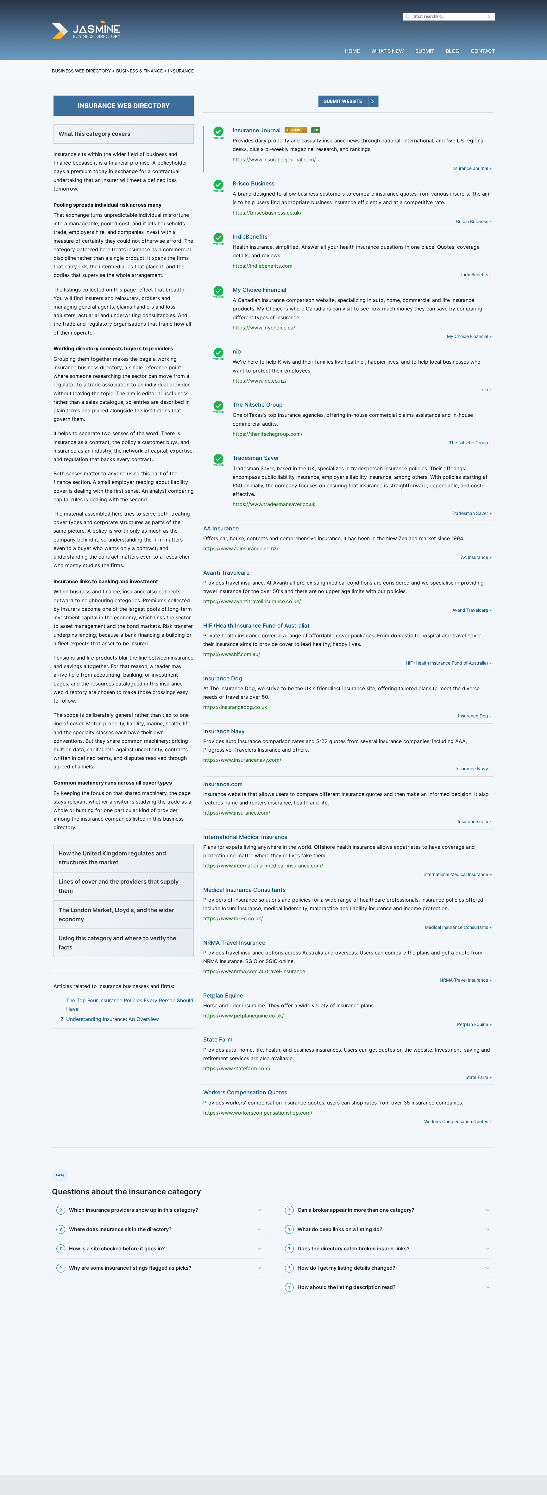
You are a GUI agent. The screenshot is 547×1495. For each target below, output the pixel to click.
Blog (452, 51)
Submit (424, 51)
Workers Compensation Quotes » (458, 1121)
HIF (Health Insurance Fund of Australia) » (449, 663)
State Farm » (478, 1077)
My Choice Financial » (469, 336)
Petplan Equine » (474, 1024)
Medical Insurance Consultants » (458, 927)
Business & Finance (139, 70)
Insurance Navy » (474, 768)
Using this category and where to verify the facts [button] (117, 943)
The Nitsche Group (258, 404)
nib (237, 351)
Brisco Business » (474, 221)
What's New (387, 51)
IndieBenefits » (476, 274)
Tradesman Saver (256, 457)
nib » (487, 389)
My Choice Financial (259, 289)
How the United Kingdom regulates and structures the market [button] (112, 858)
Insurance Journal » (471, 168)
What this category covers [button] (94, 133)
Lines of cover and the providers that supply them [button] (119, 886)
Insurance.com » (475, 821)
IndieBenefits (250, 236)
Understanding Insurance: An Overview (112, 1019)
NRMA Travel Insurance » (466, 980)
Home (352, 51)
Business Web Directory (81, 70)
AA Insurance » (476, 557)
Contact (483, 51)
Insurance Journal (256, 130)
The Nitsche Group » (470, 442)
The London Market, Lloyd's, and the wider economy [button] (116, 915)
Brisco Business (253, 183)
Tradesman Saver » (472, 513)
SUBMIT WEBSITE (343, 101)
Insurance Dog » (475, 715)
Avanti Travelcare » (472, 610)
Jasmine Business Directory (87, 31)
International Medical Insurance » (458, 874)
